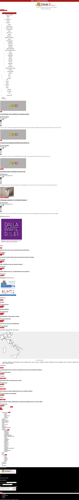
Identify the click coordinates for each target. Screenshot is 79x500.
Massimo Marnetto (5, 304)
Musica (7, 86)
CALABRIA (10, 45)
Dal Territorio (8, 40)
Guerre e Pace (9, 32)
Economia (8, 22)
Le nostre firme (5, 495)
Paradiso (2, 302)
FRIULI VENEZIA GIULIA (10, 50)
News (1, 248)
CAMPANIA (10, 47)
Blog (1, 111)
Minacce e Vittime (9, 27)
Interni (8, 16)
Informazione (8, 19)
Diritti (9, 34)
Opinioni (2, 169)
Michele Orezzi (4, 174)
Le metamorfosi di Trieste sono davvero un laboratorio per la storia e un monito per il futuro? (21, 369)
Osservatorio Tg (5, 202)
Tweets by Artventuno (4, 477)
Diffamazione (9, 26)
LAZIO (10, 51)
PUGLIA (10, 61)
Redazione (3, 252)
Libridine (7, 84)
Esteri (8, 17)
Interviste (9, 89)
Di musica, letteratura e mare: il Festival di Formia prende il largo (14, 250)
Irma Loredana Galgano (5, 372)
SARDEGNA (10, 63)
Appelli (9, 39)
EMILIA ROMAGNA (10, 48)
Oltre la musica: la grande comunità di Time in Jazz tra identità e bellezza (16, 391)
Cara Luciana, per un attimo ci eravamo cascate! (14, 114)
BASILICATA (10, 43)
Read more (2, 254)
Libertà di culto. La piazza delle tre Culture (9, 316)
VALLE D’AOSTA (10, 71)
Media (9, 74)
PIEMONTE (10, 60)
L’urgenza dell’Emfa (4, 309)
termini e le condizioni (13, 486)
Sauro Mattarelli (4, 326)
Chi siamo (4, 494)
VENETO (10, 73)
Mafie (9, 31)
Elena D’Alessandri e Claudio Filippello (8, 393)
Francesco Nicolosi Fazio (6, 318)
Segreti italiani (9, 29)
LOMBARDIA (10, 55)
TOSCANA (10, 66)
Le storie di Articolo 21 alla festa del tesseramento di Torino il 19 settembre (17, 257)
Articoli (1, 197)
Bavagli (9, 24)
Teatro (7, 87)
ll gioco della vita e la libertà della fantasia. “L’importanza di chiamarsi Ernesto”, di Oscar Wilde (21, 401)
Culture (8, 21)
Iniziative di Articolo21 (9, 37)
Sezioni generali (9, 14)
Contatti (3, 496)
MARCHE (10, 56)
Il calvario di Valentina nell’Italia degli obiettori (14, 143)
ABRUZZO (10, 42)
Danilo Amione (4, 382)
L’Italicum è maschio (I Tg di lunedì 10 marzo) (13, 200)
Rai (9, 76)
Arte (7, 79)
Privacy (3, 497)
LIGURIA (10, 53)
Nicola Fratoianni (4, 311)
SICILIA (10, 64)
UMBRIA (10, 69)
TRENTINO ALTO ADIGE (10, 68)
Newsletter (9, 91)
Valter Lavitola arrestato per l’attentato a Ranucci (11, 264)
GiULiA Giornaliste (5, 116)
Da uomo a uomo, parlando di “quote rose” (13, 171)
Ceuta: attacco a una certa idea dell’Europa (9, 323)
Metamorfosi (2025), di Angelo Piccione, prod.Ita (11, 380)
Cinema (7, 81)
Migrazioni (9, 35)
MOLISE (10, 58)
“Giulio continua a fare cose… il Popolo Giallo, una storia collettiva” (15, 271)
